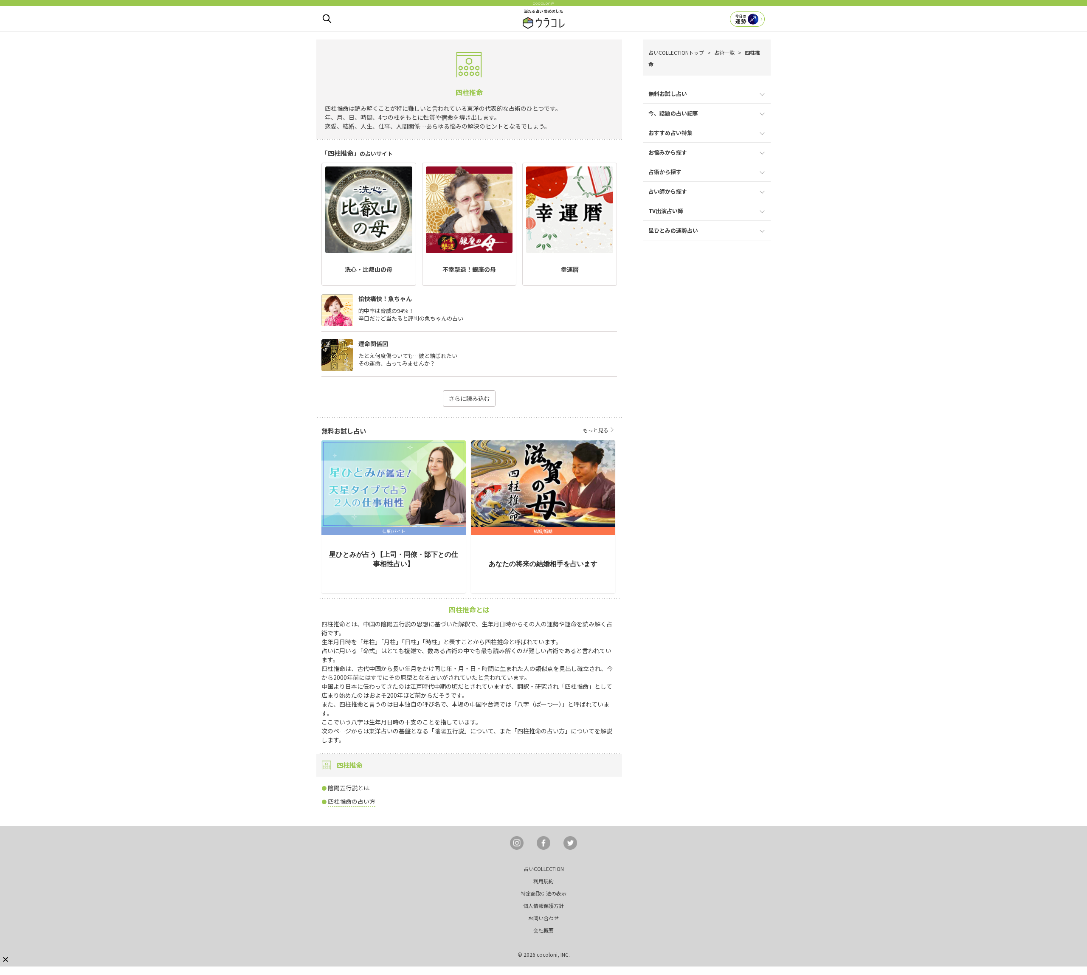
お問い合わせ (543, 917)
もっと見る (595, 430)
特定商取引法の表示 (543, 893)
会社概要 (543, 930)
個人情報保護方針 (543, 905)
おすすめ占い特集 (670, 133)
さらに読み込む (469, 398)
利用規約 (543, 881)
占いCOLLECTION (544, 868)
